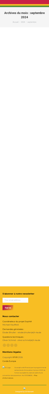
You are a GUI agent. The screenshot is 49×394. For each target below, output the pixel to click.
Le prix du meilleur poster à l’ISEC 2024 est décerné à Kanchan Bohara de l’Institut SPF (22, 230)
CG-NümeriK (29, 392)
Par (20, 77)
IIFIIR (15, 357)
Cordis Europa (9, 361)
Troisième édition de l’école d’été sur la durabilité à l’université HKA (22, 70)
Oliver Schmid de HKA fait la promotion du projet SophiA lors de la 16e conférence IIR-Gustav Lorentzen (23, 149)
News (8, 77)
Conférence (10, 157)
